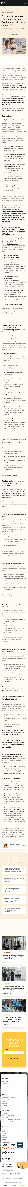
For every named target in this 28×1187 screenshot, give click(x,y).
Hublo (15, 475)
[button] (25, 3)
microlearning (9, 551)
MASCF (9, 475)
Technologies (16, 9)
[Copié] (11, 34)
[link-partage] (13, 34)
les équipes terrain (12, 244)
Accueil (4, 9)
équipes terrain (8, 120)
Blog (9, 9)
